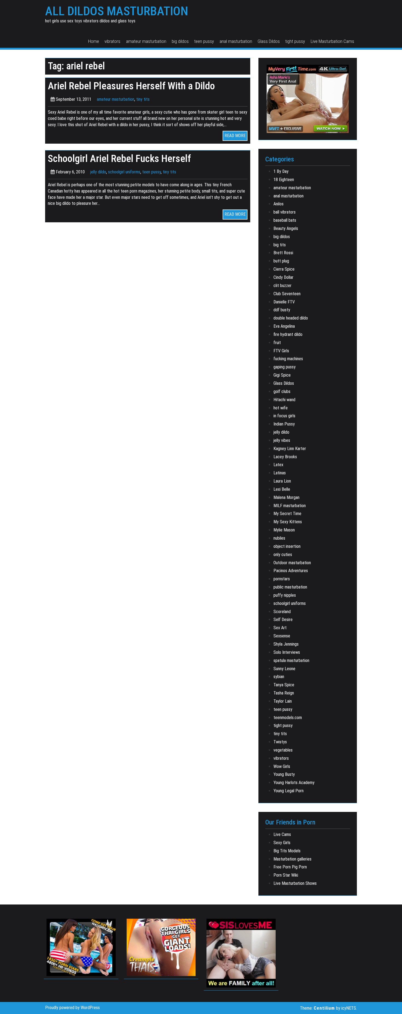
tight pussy (295, 41)
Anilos (278, 203)
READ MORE (235, 135)
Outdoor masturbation (292, 562)
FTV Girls (281, 350)
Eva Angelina (284, 326)
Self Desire (283, 619)
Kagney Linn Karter (289, 448)
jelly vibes (281, 440)
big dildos (180, 41)
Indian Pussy (284, 424)
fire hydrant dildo (287, 334)
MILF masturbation (289, 505)
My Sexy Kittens (287, 521)
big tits (279, 244)
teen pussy (204, 41)
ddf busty (281, 309)
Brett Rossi (283, 252)
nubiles (279, 538)
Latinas (279, 472)
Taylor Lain (282, 701)
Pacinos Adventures (290, 570)
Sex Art (280, 627)
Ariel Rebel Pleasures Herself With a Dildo (131, 86)
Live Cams (282, 834)
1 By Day (281, 171)
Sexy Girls (281, 842)
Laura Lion (282, 481)
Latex (278, 464)
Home (93, 41)
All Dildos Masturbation (116, 11)
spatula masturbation (291, 660)
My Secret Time (287, 513)
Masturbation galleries (292, 859)
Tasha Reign (283, 693)
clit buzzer (282, 285)
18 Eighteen (283, 179)
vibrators (112, 41)
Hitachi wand (284, 399)
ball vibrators (284, 212)
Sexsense (281, 635)
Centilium (324, 1008)
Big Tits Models (287, 850)
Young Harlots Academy (293, 782)
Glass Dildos (269, 41)
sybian (278, 676)
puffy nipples (284, 595)
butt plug (281, 261)
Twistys (280, 741)
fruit (277, 342)
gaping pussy (284, 366)
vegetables (283, 750)
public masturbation (290, 587)
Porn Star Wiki (285, 875)
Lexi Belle (281, 489)
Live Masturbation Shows (295, 883)
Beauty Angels (285, 228)
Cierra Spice (284, 269)
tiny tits (143, 99)
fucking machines (288, 358)
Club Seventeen (287, 293)
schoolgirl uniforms (124, 172)
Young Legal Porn (288, 790)
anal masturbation (236, 41)
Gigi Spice (282, 375)
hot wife (280, 407)
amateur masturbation (146, 41)
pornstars (281, 578)
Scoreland (282, 611)
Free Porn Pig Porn (290, 867)
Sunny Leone (284, 668)
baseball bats (284, 220)
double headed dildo (290, 318)
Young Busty (284, 774)
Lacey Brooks (285, 456)
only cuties (282, 554)
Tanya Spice (283, 684)
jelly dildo (98, 172)
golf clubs (281, 391)
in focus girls (284, 415)
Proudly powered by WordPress (72, 1007)
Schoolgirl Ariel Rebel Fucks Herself (119, 158)
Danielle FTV (284, 302)
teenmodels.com (287, 717)
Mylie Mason (284, 530)
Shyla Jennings (286, 644)
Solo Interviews (286, 652)
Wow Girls (281, 766)
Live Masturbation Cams (332, 41)
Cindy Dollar (283, 277)
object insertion (287, 546)
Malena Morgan (286, 497)
